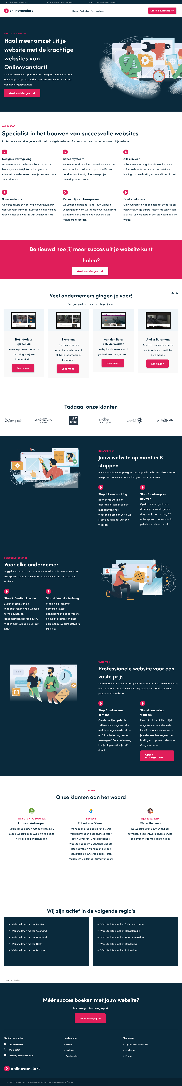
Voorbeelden (97, 10)
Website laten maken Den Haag (118, 944)
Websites (84, 10)
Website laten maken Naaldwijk (29, 937)
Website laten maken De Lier (28, 924)
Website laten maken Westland (29, 930)
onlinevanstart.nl (58, 1082)
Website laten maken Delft (27, 944)
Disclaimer (130, 1050)
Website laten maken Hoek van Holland (122, 937)
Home (75, 10)
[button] (172, 293)
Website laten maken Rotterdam (118, 950)
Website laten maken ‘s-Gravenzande (122, 924)
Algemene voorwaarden (136, 1044)
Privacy (128, 1055)
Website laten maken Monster (29, 950)
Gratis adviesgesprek (162, 10)
